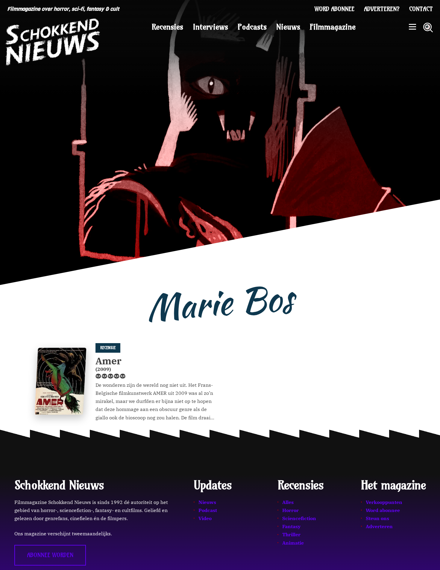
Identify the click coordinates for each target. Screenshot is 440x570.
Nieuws (288, 27)
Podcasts (252, 27)
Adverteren (379, 526)
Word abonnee (334, 9)
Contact (421, 9)
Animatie (293, 543)
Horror (290, 510)
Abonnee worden (50, 555)
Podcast (207, 510)
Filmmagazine (333, 27)
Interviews (210, 27)
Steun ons (377, 518)
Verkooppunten (384, 502)
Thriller (291, 534)
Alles (288, 502)
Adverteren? (382, 9)
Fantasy (291, 526)
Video (205, 518)
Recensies (167, 27)
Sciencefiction (299, 518)
